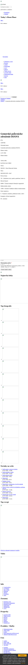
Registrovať (3, 98)
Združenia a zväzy (8, 61)
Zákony (6, 69)
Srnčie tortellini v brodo (8, 472)
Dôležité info (7, 607)
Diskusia (6, 621)
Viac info (23, 663)
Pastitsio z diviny (6, 481)
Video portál (6, 630)
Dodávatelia (7, 66)
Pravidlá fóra (7, 651)
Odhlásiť (3, 99)
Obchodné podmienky (9, 649)
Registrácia (6, 12)
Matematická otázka (6, 263)
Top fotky (6, 645)
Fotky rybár (6, 642)
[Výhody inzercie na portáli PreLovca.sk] (1, 272)
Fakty (5, 77)
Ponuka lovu (7, 622)
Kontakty (6, 647)
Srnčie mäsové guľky (7, 475)
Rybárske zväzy (7, 601)
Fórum (5, 620)
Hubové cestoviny (6, 491)
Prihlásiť (6, 14)
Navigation (5, 56)
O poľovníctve (7, 587)
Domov (2, 101)
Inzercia (6, 76)
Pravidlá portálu (7, 653)
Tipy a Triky (6, 590)
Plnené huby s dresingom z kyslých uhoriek (12, 484)
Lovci (5, 68)
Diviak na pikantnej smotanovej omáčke (10, 550)
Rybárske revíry (7, 604)
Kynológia (6, 594)
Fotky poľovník (7, 643)
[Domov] (1, 1)
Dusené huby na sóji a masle (9, 494)
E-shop (5, 632)
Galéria (6, 64)
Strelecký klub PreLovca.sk (10, 634)
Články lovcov (7, 71)
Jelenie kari (5, 478)
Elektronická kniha (8, 74)
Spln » (2, 20)
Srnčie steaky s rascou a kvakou (9, 469)
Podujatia (6, 591)
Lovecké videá (7, 72)
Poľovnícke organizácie (9, 603)
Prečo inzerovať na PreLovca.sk (11, 633)
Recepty (6, 63)
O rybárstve (6, 588)
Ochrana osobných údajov (10, 650)
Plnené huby (5, 497)
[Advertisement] (14, 40)
